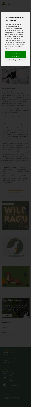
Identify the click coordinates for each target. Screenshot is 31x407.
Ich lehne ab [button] (15, 56)
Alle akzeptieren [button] (15, 53)
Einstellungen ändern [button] (15, 60)
